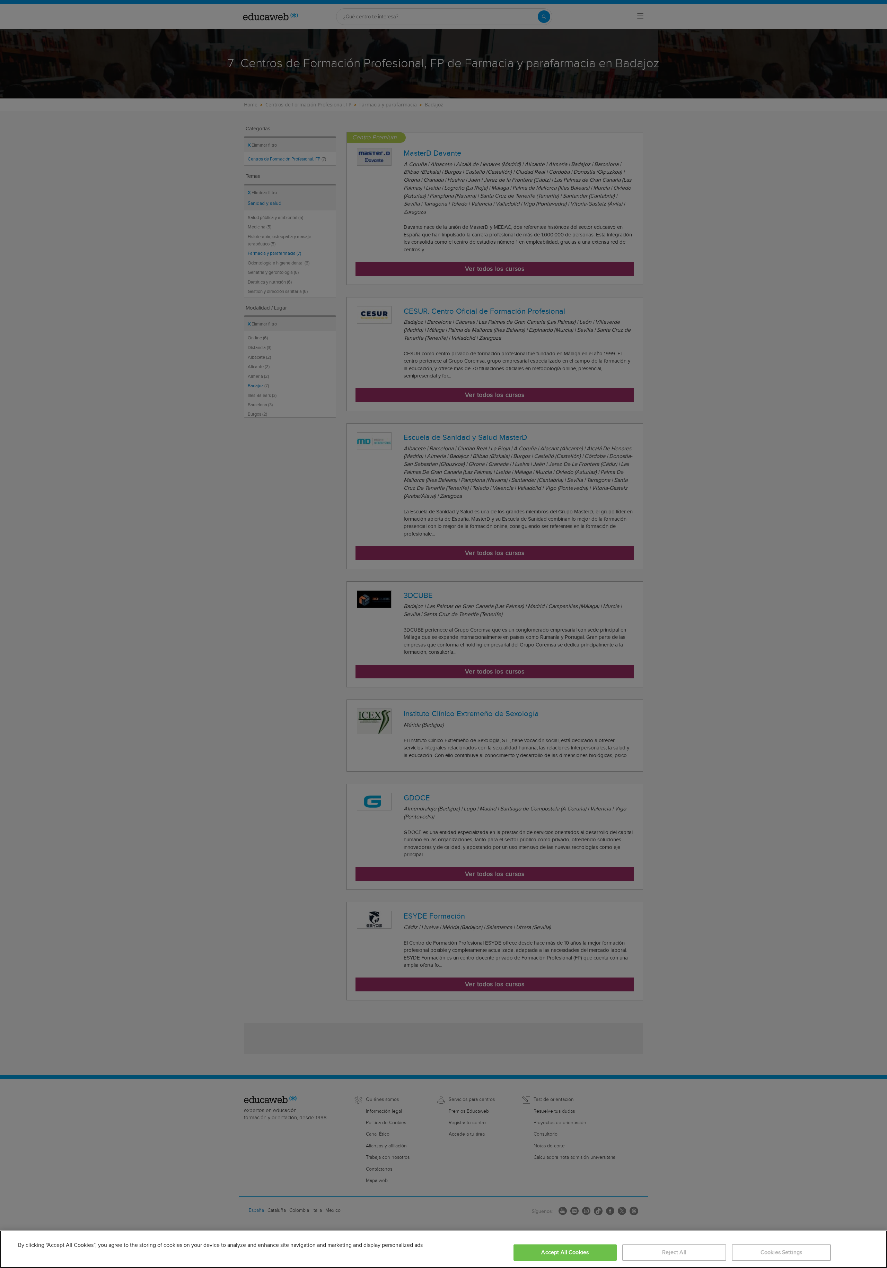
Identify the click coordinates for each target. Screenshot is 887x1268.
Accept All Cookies (565, 1252)
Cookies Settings (781, 1252)
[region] (443, 1249)
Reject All (674, 1252)
